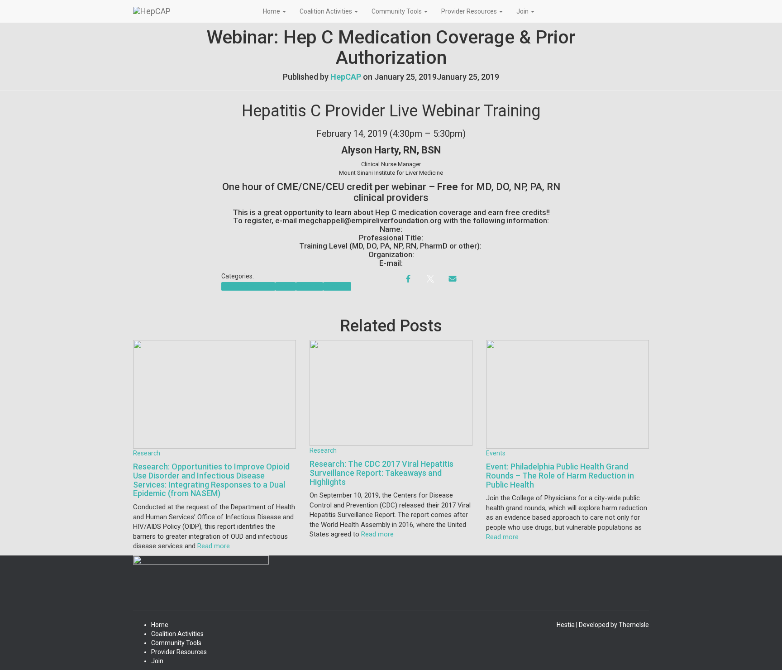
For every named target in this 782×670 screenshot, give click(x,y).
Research (309, 286)
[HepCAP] (191, 11)
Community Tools (397, 11)
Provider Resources (469, 11)
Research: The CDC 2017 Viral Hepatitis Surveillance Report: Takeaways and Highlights (381, 473)
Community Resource (248, 286)
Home (272, 11)
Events (285, 286)
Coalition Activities (326, 11)
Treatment (337, 286)
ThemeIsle (634, 624)
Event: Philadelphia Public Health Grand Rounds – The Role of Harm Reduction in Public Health (560, 475)
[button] (283, 11)
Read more (213, 546)
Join (523, 11)
